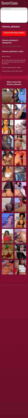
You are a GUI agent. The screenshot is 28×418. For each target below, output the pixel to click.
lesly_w (20, 96)
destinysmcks (8, 251)
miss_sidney (20, 189)
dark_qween (8, 205)
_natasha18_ (8, 220)
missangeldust (8, 127)
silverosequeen (21, 158)
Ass (3, 46)
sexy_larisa (7, 142)
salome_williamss (22, 205)
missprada (7, 189)
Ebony (19, 46)
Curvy (7, 46)
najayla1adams (21, 111)
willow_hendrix (21, 142)
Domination (13, 46)
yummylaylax (20, 173)
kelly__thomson (9, 111)
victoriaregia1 (8, 173)
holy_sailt (8, 158)
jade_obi (20, 220)
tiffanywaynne (21, 127)
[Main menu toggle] (25, 3)
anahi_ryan (7, 267)
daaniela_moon (21, 251)
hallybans (20, 236)
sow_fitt (7, 236)
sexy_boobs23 (8, 96)
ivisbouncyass (21, 267)
